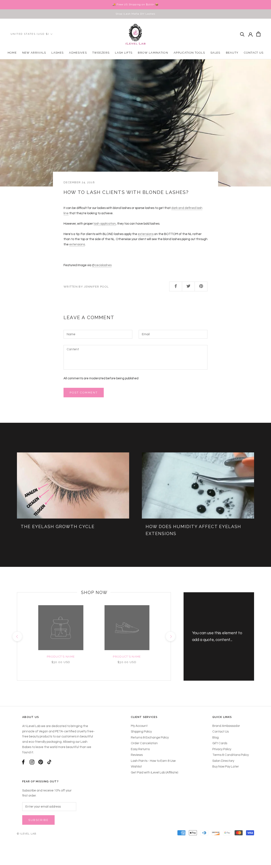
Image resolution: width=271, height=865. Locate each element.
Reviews (137, 755)
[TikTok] (49, 762)
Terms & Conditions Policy (230, 755)
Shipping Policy (141, 731)
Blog (215, 737)
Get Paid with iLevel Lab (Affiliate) (154, 772)
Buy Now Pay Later (225, 766)
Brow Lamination (153, 52)
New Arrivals (34, 52)
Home (12, 52)
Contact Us (253, 52)
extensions (145, 234)
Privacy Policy (221, 749)
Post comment (84, 392)
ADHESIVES (78, 52)
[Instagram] (32, 762)
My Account (139, 725)
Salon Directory (223, 760)
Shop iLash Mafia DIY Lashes (135, 13)
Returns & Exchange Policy (150, 737)
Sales (215, 52)
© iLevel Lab (26, 833)
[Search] (242, 34)
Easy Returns (140, 749)
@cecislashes (102, 265)
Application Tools (189, 52)
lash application (105, 223)
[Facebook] (23, 762)
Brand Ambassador (226, 725)
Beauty (232, 52)
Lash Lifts (123, 52)
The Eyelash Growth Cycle (58, 526)
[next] (170, 636)
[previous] (17, 636)
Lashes (57, 52)
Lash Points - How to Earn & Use (153, 760)
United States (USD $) (30, 33)
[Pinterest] (40, 762)
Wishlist (136, 766)
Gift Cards (219, 743)
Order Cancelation (144, 743)
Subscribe (38, 820)
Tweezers (100, 52)
